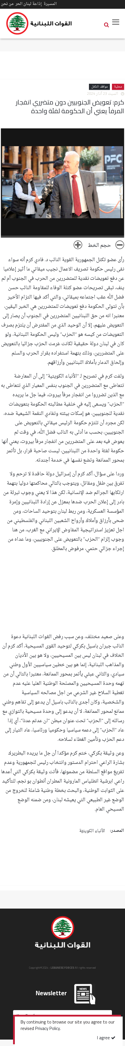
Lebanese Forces (39, 23)
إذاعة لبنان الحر (28, 4)
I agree (104, 1038)
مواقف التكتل (99, 87)
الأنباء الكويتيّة (92, 831)
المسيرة (50, 4)
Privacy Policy (47, 1029)
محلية (118, 87)
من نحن (7, 4)
